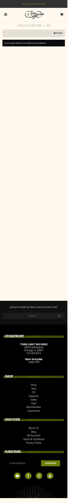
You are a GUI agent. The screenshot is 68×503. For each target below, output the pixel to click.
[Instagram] (39, 475)
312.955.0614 (33, 353)
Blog (33, 431)
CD (33, 392)
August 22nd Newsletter (33, 3)
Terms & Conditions (34, 439)
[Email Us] (17, 475)
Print (33, 403)
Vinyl (33, 388)
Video (34, 399)
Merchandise (33, 407)
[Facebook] (28, 475)
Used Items (33, 410)
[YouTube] (50, 475)
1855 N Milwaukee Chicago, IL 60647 (33, 349)
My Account (33, 435)
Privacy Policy (33, 442)
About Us (34, 428)
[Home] (33, 14)
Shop (34, 384)
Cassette (34, 396)
